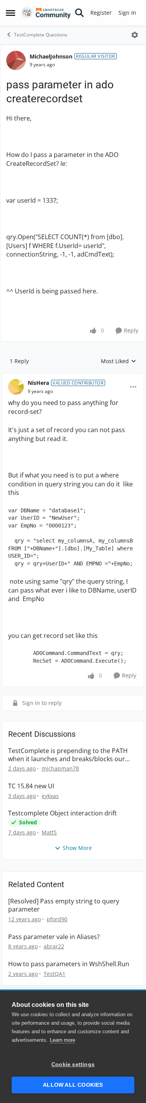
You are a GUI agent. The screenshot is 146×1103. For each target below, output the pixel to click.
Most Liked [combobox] (118, 361)
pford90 (57, 919)
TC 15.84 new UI (31, 786)
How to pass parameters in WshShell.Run (68, 964)
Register (101, 12)
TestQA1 (54, 973)
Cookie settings (73, 1064)
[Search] (79, 12)
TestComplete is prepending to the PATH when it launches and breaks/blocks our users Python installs (68, 755)
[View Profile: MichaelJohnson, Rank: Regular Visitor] (16, 60)
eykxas (50, 796)
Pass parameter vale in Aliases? (54, 937)
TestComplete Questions (40, 34)
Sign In (127, 12)
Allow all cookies (73, 1085)
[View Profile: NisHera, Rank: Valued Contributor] (16, 387)
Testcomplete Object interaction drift (62, 813)
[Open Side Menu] (10, 13)
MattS (49, 832)
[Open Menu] (134, 34)
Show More (77, 847)
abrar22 (54, 946)
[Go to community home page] (46, 13)
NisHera (38, 382)
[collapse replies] (73, 377)
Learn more (62, 1040)
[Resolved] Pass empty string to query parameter (63, 905)
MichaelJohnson (51, 56)
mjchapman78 (60, 768)
